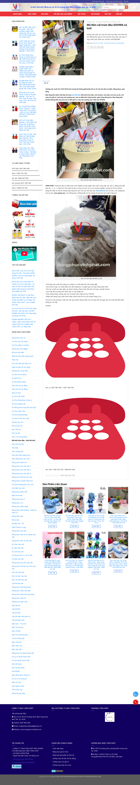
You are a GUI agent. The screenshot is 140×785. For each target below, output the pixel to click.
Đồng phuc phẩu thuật (20, 506)
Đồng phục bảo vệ (18, 338)
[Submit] (126, 7)
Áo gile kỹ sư (16, 378)
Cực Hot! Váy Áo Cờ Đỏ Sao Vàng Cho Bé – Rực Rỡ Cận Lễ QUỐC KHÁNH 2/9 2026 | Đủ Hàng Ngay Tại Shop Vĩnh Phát (24, 312)
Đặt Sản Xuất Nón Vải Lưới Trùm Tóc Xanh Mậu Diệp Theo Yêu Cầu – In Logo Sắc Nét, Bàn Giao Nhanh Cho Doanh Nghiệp (52, 519)
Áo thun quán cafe (18, 411)
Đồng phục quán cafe (19, 602)
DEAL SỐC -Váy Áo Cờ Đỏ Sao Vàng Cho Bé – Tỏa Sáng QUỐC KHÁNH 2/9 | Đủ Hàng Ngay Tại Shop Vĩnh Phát (23, 274)
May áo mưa (16, 682)
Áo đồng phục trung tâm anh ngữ (24, 407)
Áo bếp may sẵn (18, 559)
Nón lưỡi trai (16, 429)
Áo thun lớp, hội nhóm (20, 341)
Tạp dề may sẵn (17, 583)
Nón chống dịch (17, 451)
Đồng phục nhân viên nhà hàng (23, 594)
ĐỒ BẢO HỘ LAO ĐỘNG (63, 14)
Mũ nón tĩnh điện (18, 352)
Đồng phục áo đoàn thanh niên (23, 653)
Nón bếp (15, 448)
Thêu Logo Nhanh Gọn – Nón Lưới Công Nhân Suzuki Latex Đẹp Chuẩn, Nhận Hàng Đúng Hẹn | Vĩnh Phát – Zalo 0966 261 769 (118, 519)
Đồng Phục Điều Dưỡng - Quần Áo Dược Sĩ (24, 511)
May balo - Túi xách (19, 624)
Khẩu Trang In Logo (19, 527)
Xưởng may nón (17, 422)
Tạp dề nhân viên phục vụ (21, 616)
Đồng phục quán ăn (19, 598)
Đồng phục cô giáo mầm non (22, 481)
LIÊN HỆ (119, 14)
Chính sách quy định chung (114, 1)
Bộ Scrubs (15, 520)
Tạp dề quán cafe (18, 620)
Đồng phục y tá (17, 503)
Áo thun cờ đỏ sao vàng (20, 418)
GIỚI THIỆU (32, 14)
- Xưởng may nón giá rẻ (60, 762)
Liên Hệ (126, 1)
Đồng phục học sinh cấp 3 (21, 473)
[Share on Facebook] (88, 47)
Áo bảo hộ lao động (19, 374)
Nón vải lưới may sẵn (19, 580)
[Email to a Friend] (95, 47)
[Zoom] (45, 73)
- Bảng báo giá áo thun (60, 752)
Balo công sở (16, 642)
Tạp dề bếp (16, 609)
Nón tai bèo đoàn (18, 668)
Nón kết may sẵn (18, 572)
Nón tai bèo (16, 433)
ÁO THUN (81, 14)
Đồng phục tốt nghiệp (20, 349)
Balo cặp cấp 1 (17, 649)
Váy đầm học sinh (18, 488)
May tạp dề (16, 605)
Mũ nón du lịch (17, 426)
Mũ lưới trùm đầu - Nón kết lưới (23, 440)
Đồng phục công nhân (20, 371)
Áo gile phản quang (19, 382)
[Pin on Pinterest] (98, 47)
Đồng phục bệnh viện (19, 492)
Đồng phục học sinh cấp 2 (21, 470)
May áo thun (16, 393)
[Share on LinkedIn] (102, 47)
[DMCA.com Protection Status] (57, 771)
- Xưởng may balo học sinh (61, 765)
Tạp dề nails (16, 613)
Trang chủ (90, 22)
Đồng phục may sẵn (19, 531)
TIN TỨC (107, 14)
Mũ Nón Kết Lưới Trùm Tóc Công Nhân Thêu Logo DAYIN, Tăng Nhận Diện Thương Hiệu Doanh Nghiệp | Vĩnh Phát (74, 519)
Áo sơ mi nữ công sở (19, 679)
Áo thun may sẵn (18, 544)
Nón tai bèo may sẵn (19, 576)
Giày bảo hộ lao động (20, 389)
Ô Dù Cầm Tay (17, 690)
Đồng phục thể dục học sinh (22, 477)
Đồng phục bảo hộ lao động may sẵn (24, 536)
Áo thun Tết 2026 (18, 396)
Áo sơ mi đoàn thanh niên (21, 657)
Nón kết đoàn (17, 664)
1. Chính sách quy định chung (22, 759)
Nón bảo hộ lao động (19, 385)
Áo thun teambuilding (19, 415)
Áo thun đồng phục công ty (22, 400)
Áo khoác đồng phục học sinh (22, 484)
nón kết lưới (76, 95)
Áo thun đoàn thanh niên (21, 660)
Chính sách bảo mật (98, 1)
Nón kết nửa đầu (18, 444)
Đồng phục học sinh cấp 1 (21, 466)
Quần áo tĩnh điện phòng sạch (23, 356)
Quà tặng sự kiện (18, 686)
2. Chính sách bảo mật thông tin (23, 762)
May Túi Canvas (17, 627)
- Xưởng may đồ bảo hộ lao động (64, 758)
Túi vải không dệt (18, 638)
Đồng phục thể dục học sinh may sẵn (24, 567)
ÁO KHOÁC (95, 14)
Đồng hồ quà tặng (18, 693)
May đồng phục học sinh (21, 459)
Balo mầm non (17, 646)
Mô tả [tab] (46, 83)
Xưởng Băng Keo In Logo (93, 776)
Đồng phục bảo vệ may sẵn (22, 541)
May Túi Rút (16, 631)
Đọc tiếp (52, 526)
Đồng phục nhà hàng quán (21, 587)
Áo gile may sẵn (17, 548)
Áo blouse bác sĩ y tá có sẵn (22, 555)
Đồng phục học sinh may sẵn (22, 563)
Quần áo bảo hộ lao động (21, 367)
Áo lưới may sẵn (18, 552)
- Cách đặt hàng (57, 748)
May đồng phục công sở (20, 675)
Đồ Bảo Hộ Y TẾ (18, 523)
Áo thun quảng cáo (19, 404)
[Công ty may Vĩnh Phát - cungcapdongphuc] (20, 7)
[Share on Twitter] (91, 47)
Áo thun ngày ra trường (20, 345)
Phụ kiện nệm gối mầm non (21, 363)
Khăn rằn (15, 360)
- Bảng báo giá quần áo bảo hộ (63, 755)
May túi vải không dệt (20, 635)
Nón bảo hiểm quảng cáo (21, 455)
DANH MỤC (17, 14)
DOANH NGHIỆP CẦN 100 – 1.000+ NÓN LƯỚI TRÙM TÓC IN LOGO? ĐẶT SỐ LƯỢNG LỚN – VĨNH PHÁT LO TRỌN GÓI (23, 323)
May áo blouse (17, 495)
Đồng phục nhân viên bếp (21, 591)
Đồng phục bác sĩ (18, 499)
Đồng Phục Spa (17, 516)
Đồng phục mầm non (19, 462)
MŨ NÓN (44, 14)
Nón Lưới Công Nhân (19, 437)
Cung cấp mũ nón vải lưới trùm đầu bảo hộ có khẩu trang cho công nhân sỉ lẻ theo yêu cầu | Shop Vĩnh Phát (96, 519)
